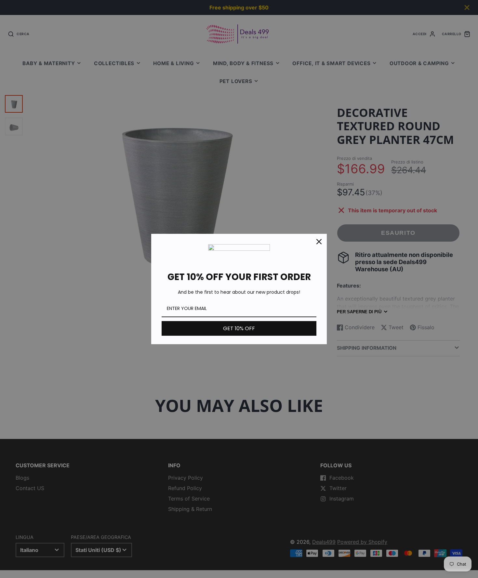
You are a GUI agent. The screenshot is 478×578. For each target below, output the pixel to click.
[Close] (319, 241)
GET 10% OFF (239, 328)
